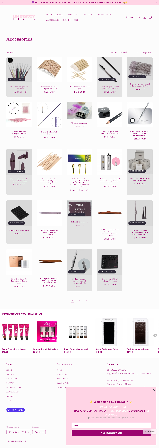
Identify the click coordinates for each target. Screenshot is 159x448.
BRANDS (10, 396)
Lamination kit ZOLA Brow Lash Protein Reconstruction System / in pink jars (46, 349)
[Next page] (86, 300)
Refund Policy (63, 379)
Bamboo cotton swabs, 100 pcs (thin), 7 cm (49, 88)
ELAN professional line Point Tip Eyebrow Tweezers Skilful (49, 280)
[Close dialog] (154, 390)
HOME (9, 370)
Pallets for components (79, 123)
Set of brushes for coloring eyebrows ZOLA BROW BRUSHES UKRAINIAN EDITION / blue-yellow (79, 183)
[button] (60, 14)
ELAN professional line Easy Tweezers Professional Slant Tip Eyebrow (110, 233)
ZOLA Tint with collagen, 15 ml (14, 349)
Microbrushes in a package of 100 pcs (19, 132)
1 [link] (72, 300)
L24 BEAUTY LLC (19, 441)
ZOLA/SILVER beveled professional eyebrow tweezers (49, 232)
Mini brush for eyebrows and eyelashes (19, 88)
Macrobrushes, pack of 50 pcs (79, 88)
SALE (8, 400)
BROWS (10, 374)
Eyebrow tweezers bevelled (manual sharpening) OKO (80, 281)
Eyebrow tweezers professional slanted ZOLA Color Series (140, 232)
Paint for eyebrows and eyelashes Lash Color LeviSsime (76, 349)
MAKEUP (10, 383)
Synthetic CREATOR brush (49, 133)
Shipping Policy (63, 383)
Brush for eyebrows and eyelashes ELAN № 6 (110, 88)
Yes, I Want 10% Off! (111, 432)
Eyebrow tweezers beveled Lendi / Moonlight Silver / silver (110, 181)
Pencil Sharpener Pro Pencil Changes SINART (109, 132)
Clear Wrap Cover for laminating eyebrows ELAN (19, 281)
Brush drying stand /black (19, 230)
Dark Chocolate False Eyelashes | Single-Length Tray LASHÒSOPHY (140, 349)
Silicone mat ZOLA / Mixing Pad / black (109, 280)
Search (59, 370)
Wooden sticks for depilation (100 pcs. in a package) (49, 181)
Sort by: (114, 52)
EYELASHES (11, 379)
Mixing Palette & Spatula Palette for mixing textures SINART (139, 133)
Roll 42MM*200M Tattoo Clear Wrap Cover (140, 179)
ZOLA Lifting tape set (79, 222)
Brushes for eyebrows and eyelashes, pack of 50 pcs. (140, 85)
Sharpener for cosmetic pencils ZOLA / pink (19, 180)
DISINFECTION (13, 387)
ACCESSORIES (12, 392)
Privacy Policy (63, 374)
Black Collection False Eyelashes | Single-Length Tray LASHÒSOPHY (108, 349)
